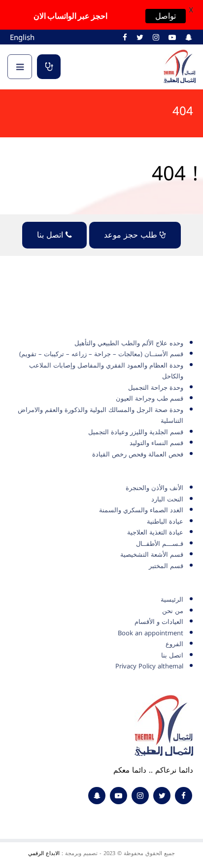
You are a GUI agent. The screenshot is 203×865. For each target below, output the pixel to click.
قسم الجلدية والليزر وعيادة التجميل (135, 432)
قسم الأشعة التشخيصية (151, 554)
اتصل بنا (51, 235)
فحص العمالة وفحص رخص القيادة (137, 454)
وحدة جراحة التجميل (155, 387)
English (22, 37)
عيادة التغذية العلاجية (155, 532)
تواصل (165, 16)
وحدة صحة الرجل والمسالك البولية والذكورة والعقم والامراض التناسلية (100, 415)
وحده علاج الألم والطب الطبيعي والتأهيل (128, 343)
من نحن (172, 611)
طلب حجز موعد (49, 66)
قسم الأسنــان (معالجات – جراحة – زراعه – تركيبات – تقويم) (101, 354)
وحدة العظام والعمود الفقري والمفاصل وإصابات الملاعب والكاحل (106, 371)
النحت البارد (167, 499)
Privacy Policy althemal (149, 666)
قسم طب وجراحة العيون (149, 398)
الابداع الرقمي (44, 853)
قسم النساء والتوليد (156, 443)
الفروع (174, 644)
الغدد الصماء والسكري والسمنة (141, 510)
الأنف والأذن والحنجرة (154, 488)
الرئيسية (172, 599)
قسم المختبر (166, 566)
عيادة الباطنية (165, 521)
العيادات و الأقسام (159, 622)
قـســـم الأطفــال (159, 543)
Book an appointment (150, 633)
